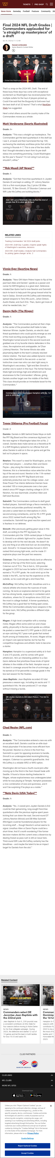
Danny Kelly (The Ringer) (18, 311)
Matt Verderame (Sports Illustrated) (25, 123)
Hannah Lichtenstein (19, 45)
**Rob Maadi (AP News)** (18, 168)
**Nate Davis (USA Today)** (20, 793)
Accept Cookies (27, 1153)
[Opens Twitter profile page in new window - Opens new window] (13, 50)
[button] (27, 211)
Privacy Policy (33, 1133)
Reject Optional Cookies (27, 1146)
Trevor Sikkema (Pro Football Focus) (25, 423)
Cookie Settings (27, 1138)
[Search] (47, 4)
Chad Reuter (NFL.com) (17, 727)
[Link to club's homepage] (5, 3)
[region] (27, 1130)
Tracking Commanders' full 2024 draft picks (22, 241)
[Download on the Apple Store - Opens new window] (18, 1095)
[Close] (51, 1106)
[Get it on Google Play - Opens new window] (36, 1096)
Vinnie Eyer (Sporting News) (20, 268)
